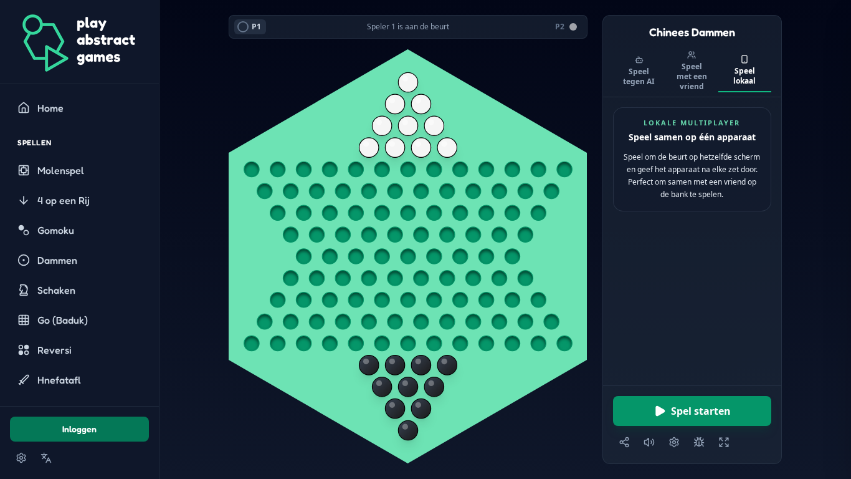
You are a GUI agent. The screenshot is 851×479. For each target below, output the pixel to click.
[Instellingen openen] (21, 458)
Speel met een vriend (692, 76)
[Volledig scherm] (724, 442)
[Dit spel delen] (624, 442)
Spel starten (701, 411)
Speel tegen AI (639, 76)
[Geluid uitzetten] (649, 442)
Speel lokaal (744, 75)
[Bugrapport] (699, 442)
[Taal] (46, 458)
